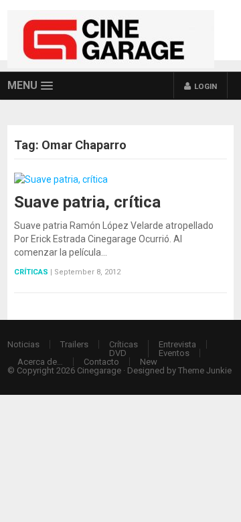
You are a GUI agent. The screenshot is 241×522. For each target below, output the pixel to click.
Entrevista (177, 344)
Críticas (31, 272)
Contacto (101, 362)
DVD (118, 353)
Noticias (23, 344)
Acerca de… (40, 362)
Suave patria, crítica (87, 202)
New (148, 362)
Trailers (74, 344)
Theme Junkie (205, 370)
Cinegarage (99, 370)
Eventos (174, 353)
